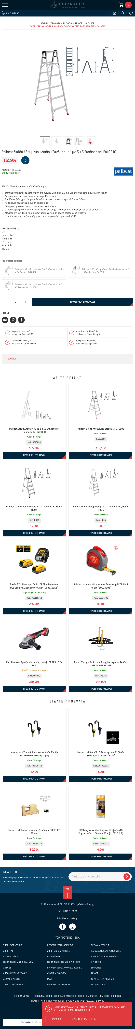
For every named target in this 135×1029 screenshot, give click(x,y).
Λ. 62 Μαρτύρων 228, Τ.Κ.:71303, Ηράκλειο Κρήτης (67, 904)
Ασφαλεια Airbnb (11, 979)
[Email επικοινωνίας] (114, 13)
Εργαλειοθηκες (55, 956)
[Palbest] (123, 171)
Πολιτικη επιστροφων (110, 996)
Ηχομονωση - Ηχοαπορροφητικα (63, 962)
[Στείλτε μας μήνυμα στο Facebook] (62, 926)
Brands (100, 1001)
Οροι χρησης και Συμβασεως (80, 1001)
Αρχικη (44, 23)
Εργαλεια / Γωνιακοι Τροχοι (60, 945)
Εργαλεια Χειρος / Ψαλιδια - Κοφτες (64, 968)
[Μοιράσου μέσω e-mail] (5, 320)
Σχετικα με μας (22, 996)
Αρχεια (12, 358)
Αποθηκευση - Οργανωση (15, 973)
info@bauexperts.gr (67, 918)
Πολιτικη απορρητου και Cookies (48, 1001)
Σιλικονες (96, 968)
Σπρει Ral (8, 951)
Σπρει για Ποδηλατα (13, 984)
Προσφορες (97, 962)
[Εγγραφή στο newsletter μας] (126, 876)
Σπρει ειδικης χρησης (58, 951)
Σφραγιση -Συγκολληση (102, 979)
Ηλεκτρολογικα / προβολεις (105, 956)
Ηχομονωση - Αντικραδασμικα (18, 962)
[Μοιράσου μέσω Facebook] (21, 320)
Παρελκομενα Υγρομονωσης (106, 951)
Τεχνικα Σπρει (98, 984)
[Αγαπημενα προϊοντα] (131, 13)
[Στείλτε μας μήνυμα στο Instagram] (72, 926)
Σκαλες (78, 23)
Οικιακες (89, 23)
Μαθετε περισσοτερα (83, 1019)
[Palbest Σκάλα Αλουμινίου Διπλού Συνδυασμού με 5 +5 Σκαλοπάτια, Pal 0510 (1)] (67, 85)
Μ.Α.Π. (50, 979)
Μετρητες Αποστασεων (58, 984)
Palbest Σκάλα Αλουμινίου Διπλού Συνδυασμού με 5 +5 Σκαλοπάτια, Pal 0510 (67, 26)
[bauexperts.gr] (67, 5)
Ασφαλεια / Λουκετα (56, 973)
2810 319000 (70, 911)
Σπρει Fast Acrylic (12, 945)
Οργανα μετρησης (100, 945)
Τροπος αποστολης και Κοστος (61, 996)
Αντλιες (7, 968)
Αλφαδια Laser (10, 956)
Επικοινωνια (38, 996)
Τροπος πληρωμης (87, 996)
